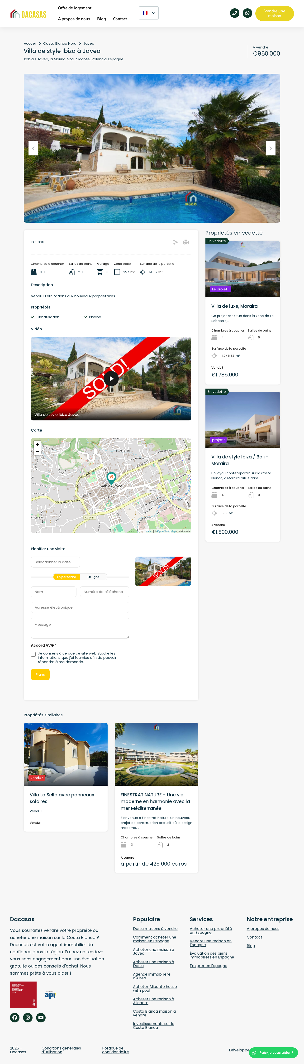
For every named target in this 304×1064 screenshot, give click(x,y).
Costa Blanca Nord (59, 43)
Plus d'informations (65, 772)
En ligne (93, 577)
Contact (254, 937)
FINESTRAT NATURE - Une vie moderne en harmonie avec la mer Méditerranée (155, 802)
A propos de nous (263, 928)
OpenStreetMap (166, 531)
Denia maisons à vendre (155, 928)
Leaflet (148, 531)
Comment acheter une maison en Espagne (154, 939)
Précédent (33, 148)
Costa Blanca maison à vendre (154, 1013)
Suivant (271, 148)
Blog (251, 945)
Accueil (30, 43)
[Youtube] (41, 1017)
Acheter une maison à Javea (153, 951)
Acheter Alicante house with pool (155, 988)
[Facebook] (14, 1017)
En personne (66, 577)
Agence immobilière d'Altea (152, 976)
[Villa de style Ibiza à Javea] (111, 479)
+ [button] (37, 444)
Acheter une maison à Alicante (153, 1001)
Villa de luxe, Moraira (234, 306)
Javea (88, 43)
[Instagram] (28, 1017)
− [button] (37, 451)
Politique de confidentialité (115, 1050)
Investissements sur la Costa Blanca (153, 1025)
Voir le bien (242, 285)
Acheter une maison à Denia (153, 963)
